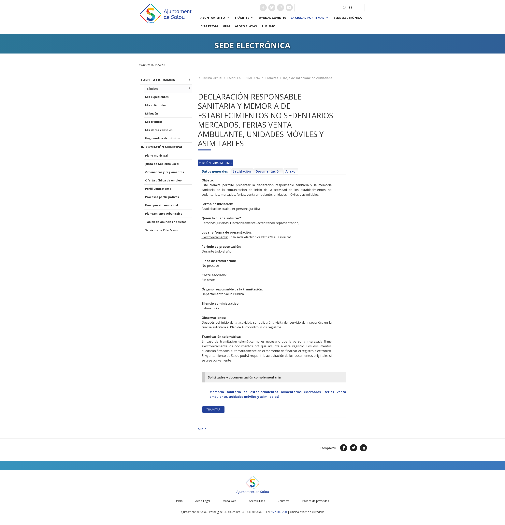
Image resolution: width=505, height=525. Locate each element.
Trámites (271, 78)
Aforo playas (246, 26)
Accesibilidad (257, 501)
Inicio (179, 501)
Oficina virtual (212, 78)
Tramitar (213, 409)
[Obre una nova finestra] (263, 7)
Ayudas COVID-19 (272, 18)
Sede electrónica (348, 18)
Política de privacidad (315, 501)
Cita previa (209, 26)
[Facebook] (343, 447)
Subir (202, 429)
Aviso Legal (202, 501)
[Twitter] (353, 447)
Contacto (284, 501)
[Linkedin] (363, 447)
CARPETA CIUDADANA (243, 78)
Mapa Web (229, 501)
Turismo (268, 26)
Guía (226, 26)
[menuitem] (344, 7)
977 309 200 (279, 512)
